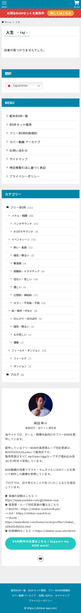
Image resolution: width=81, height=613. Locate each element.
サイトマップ (19, 159)
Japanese (20, 86)
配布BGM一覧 (19, 116)
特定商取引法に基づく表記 (28, 167)
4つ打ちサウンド (26, 231)
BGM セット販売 (21, 124)
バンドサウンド (26, 223)
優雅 (19, 342)
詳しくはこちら (60, 13)
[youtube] (40, 559)
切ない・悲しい (26, 279)
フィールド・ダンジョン (29, 350)
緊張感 (20, 263)
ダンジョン (22, 366)
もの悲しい (22, 334)
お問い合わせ (19, 150)
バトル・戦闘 (22, 215)
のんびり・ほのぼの (28, 318)
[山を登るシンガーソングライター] (40, 4)
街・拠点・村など (24, 310)
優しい (20, 287)
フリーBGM (21, 207)
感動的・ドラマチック (29, 271)
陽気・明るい (24, 255)
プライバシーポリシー (25, 176)
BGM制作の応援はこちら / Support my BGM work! (41, 543)
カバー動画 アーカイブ (25, 142)
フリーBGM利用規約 (23, 133)
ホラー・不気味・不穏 (30, 303)
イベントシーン (24, 239)
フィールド (22, 358)
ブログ (17, 374)
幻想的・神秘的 (26, 295)
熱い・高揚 (23, 247)
